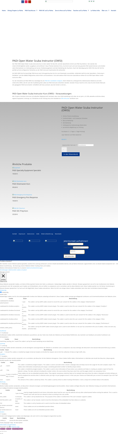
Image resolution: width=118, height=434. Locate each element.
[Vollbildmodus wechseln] (2, 431)
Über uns (104, 10)
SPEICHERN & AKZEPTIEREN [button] (8, 425)
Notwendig (5, 292)
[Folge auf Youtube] (29, 1)
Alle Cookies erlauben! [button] (20, 270)
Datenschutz (30, 234)
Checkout (8, 429)
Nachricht (66, 253)
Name (65, 244)
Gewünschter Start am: (69, 145)
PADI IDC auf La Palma (46, 10)
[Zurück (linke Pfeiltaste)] (0, 433)
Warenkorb (58, 234)
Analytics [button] (2, 354)
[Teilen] (4, 431)
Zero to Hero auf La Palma (63, 10)
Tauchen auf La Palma (80, 10)
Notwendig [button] (3, 290)
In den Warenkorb (70, 154)
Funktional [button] (3, 331)
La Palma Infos (95, 10)
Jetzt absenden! (69, 256)
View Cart (3, 429)
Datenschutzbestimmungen (34, 268)
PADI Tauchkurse (30, 10)
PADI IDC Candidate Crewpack (53, 81)
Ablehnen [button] (11, 270)
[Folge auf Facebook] (22, 1)
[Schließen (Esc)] (6, 431)
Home (4, 10)
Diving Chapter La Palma (15, 10)
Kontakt (113, 10)
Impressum (22, 234)
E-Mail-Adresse (68, 247)
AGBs (37, 234)
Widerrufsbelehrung (47, 234)
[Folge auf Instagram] (26, 1)
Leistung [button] (2, 343)
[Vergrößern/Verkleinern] (0, 431)
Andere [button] (2, 412)
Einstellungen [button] (4, 270)
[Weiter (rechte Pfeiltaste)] (2, 433)
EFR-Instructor (65, 98)
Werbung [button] (2, 382)
